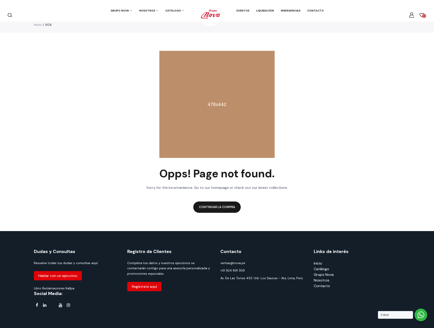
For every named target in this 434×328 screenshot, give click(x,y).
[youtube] (60, 305)
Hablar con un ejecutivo (57, 275)
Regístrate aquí (144, 286)
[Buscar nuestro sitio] (10, 15)
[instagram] (68, 305)
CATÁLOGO (173, 10)
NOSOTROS (147, 10)
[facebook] (37, 305)
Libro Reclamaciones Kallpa (54, 288)
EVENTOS (242, 10)
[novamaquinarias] (210, 15)
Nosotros (321, 280)
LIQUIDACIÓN (265, 10)
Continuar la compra (217, 207)
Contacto (322, 285)
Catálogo (321, 269)
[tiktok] (52, 306)
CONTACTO (315, 10)
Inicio (38, 25)
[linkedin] (44, 305)
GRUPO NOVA (120, 10)
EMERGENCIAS (290, 10)
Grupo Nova (324, 274)
